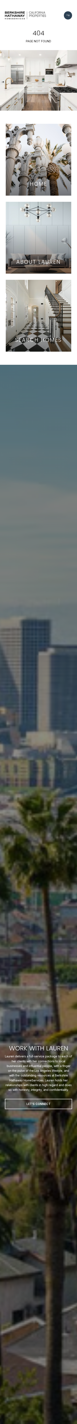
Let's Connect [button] (38, 1104)
